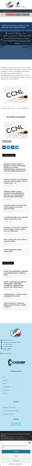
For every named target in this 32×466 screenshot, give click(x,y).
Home (3, 377)
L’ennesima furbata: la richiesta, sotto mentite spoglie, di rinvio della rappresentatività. (15, 207)
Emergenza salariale (25, 38)
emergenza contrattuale (14, 38)
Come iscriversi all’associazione (10, 410)
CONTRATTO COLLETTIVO (24, 36)
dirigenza (6, 38)
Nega (16, 456)
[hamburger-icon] (2, 14)
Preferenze (16, 460)
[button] (29, 442)
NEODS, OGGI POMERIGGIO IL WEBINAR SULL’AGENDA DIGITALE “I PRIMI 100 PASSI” (16, 273)
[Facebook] (12, 424)
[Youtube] (16, 424)
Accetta (16, 451)
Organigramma (6, 386)
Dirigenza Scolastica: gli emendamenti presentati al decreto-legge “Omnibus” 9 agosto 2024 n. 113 (16, 181)
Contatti (4, 393)
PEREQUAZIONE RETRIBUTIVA (11, 41)
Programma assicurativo (8, 414)
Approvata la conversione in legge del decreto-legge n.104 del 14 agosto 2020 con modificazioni (15, 229)
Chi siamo (4, 380)
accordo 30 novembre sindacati (10, 36)
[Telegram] (19, 424)
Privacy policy (12, 464)
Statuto (4, 383)
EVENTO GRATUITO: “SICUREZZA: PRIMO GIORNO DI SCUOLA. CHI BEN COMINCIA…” (15, 305)
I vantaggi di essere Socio (8, 407)
